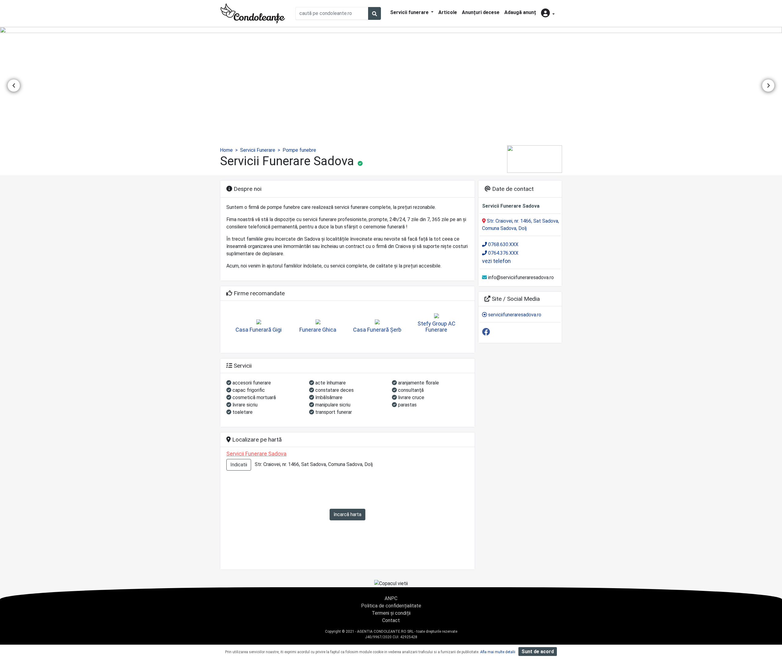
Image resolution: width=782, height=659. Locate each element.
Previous (14, 85)
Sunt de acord (537, 651)
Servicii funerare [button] (410, 12)
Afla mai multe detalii (497, 652)
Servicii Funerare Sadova (256, 453)
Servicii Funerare (257, 150)
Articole (447, 12)
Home (226, 150)
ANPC (391, 598)
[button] (548, 13)
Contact (391, 620)
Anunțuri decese (480, 12)
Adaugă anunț (520, 12)
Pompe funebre (299, 150)
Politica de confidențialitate (391, 606)
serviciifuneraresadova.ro (514, 315)
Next (768, 85)
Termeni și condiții (391, 613)
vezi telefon (496, 261)
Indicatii (238, 465)
